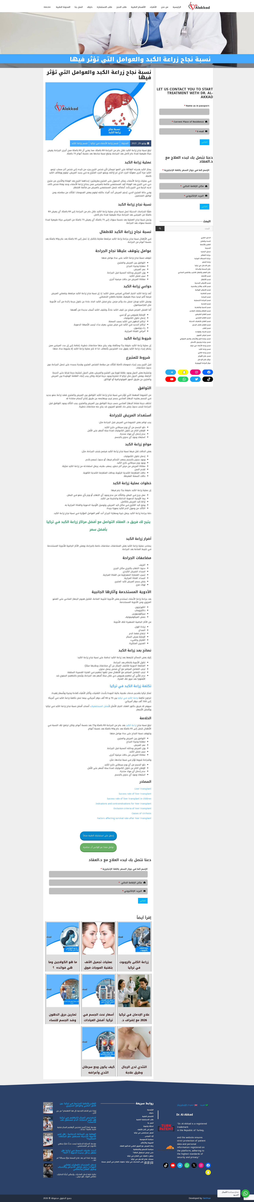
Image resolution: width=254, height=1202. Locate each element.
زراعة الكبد (131, 725)
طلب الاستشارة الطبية (144, 1120)
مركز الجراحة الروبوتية (203, 363)
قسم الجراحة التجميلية (202, 300)
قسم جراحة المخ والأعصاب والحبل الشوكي (195, 338)
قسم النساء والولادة (203, 331)
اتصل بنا (79, 7)
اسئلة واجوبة (148, 1126)
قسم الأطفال (206, 279)
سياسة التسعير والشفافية (143, 1149)
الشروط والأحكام (147, 1143)
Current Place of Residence (188, 122)
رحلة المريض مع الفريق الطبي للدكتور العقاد (136, 1146)
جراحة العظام (206, 255)
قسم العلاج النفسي (203, 317)
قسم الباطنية (206, 293)
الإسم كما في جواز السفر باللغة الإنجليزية (124, 869)
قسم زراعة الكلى (204, 352)
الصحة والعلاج (206, 241)
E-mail (199, 131)
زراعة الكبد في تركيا (127, 698)
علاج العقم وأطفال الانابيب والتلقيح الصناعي (194, 272)
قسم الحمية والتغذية (203, 307)
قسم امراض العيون (204, 335)
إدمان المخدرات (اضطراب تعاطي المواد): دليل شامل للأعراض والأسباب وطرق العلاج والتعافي (77, 1167)
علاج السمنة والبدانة (203, 269)
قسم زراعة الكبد (205, 349)
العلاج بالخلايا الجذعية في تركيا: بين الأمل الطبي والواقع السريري (78, 1105)
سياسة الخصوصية (146, 1139)
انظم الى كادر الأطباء (145, 1130)
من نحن (164, 7)
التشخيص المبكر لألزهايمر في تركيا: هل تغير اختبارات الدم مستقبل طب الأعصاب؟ (77, 1120)
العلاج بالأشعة (205, 244)
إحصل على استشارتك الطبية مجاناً (98, 836)
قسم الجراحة (206, 297)
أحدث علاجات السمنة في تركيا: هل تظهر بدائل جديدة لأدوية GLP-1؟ (78, 1152)
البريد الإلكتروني (132, 891)
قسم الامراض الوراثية (203, 290)
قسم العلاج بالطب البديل (201, 324)
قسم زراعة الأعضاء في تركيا (200, 345)
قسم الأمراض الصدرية (203, 283)
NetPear (207, 1198)
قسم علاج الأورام (204, 356)
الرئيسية (177, 7)
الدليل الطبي (206, 237)
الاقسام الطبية (147, 1116)
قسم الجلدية (206, 303)
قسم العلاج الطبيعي (203, 314)
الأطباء (153, 7)
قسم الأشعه (206, 276)
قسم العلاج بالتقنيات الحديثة (200, 321)
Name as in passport (196, 106)
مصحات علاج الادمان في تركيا (142, 1159)
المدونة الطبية (63, 7)
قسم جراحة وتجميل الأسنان (200, 342)
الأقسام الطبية (138, 7)
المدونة (208, 248)
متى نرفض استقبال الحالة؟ (143, 1153)
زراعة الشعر (206, 262)
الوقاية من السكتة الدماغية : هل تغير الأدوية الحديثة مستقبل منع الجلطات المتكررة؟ (76, 1136)
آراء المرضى (149, 1136)
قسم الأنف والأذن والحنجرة (201, 286)
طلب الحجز (121, 7)
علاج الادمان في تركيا (203, 265)
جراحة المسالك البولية (202, 258)
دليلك (89, 7)
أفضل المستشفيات (100, 706)
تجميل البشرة (206, 251)
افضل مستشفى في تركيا (143, 1133)
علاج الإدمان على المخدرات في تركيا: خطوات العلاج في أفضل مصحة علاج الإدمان (127, 1162)
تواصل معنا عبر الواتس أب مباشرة (98, 847)
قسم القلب (206, 328)
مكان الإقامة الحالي (130, 882)
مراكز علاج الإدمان (204, 359)
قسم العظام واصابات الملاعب (200, 311)
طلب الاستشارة (104, 7)
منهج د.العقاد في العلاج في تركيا (140, 1156)
